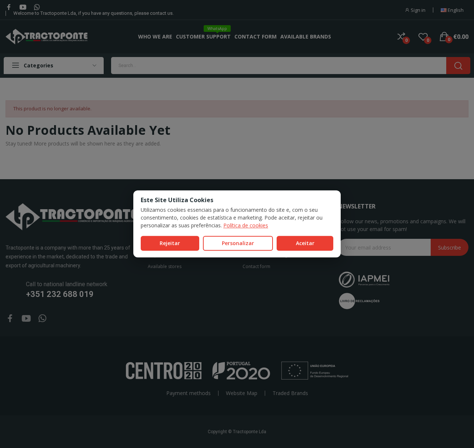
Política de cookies (245, 225)
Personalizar (238, 243)
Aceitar (305, 243)
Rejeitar (170, 243)
